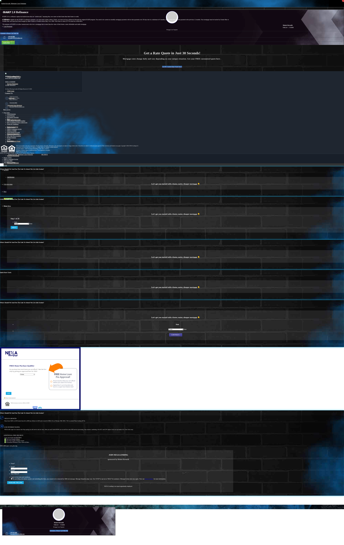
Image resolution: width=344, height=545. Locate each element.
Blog (8, 119)
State (15, 222)
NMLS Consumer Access (14, 129)
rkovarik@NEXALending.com (15, 38)
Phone (13, 470)
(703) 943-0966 (11, 36)
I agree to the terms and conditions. (20, 477)
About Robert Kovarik (13, 132)
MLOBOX (44, 154)
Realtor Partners (11, 137)
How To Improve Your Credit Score (17, 122)
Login (8, 139)
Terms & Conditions (12, 124)
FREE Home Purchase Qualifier (16, 121)
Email (13, 467)
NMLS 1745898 (11, 131)
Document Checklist (13, 117)
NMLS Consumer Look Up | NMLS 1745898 (20, 402)
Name (13, 463)
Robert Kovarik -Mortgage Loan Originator (20, 154)
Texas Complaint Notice (14, 134)
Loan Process (11, 115)
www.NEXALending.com (12, 78)
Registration (10, 141)
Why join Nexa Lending (14, 136)
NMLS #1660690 (10, 82)
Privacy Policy (11, 127)
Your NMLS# (15, 474)
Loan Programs (11, 114)
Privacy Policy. (149, 479)
